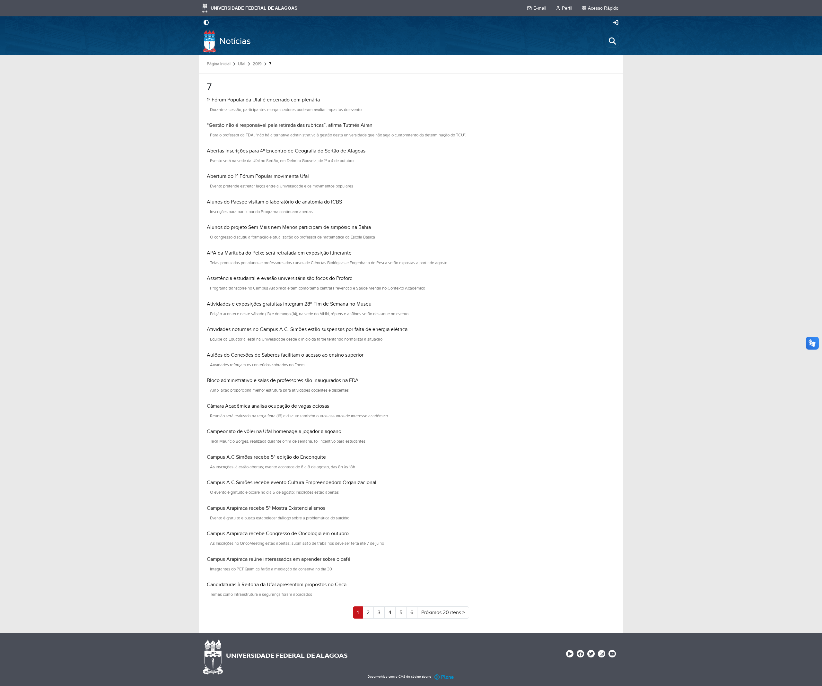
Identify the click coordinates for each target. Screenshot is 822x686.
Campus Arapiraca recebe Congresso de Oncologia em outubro (278, 533)
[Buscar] (612, 41)
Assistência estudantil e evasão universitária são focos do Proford (280, 278)
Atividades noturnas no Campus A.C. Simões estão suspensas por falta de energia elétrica (307, 329)
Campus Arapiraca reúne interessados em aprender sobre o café (278, 559)
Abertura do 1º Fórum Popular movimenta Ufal (258, 176)
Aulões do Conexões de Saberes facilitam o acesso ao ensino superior (285, 355)
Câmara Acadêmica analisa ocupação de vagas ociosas (268, 406)
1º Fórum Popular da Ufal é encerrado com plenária (263, 100)
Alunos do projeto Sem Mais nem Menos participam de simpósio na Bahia (289, 227)
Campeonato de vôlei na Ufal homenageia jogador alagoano (274, 431)
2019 (257, 63)
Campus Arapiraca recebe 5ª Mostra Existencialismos (266, 508)
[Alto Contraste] (206, 23)
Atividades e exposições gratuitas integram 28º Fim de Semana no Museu (289, 304)
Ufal (241, 63)
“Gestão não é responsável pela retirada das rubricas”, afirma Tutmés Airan (289, 125)
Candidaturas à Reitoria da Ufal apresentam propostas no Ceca (276, 584)
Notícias (235, 41)
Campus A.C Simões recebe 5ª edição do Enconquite (266, 457)
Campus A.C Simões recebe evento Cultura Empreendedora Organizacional (291, 482)
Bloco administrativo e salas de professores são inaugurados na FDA (283, 380)
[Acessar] (615, 23)
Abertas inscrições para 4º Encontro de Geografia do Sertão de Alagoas (286, 151)
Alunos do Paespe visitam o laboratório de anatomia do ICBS (274, 202)
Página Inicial (219, 63)
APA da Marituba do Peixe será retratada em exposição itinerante (279, 253)
